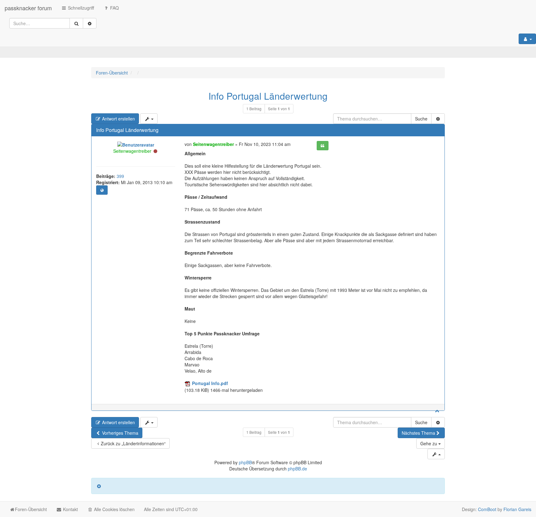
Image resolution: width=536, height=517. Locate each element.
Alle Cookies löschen (114, 509)
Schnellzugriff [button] (80, 8)
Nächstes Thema (418, 433)
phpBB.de (297, 468)
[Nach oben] (437, 410)
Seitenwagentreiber (132, 151)
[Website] (102, 190)
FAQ (114, 8)
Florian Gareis (517, 509)
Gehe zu (429, 443)
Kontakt (70, 509)
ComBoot (487, 509)
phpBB (245, 462)
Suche (421, 119)
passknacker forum (28, 8)
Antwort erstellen (118, 119)
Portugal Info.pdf (210, 383)
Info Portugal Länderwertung (268, 95)
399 (120, 176)
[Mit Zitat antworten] (322, 145)
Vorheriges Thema (119, 433)
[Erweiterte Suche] (89, 23)
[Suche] (76, 23)
